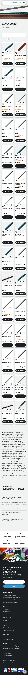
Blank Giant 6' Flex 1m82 (19, 286)
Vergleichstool (6, 611)
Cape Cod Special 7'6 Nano (20, 183)
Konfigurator (6, 609)
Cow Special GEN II (20, 55)
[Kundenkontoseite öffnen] (21, 2)
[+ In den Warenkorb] (7, 51)
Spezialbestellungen (8, 639)
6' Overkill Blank (7, 413)
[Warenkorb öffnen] (24, 2)
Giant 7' (4, 55)
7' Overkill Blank (7, 285)
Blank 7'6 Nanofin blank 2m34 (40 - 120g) (19, 236)
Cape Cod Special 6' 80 (20, 209)
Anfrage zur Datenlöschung (9, 660)
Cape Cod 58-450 (6, 106)
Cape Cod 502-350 (20, 362)
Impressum (5, 651)
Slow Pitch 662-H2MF (19, 132)
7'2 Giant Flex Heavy (6, 235)
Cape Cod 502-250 (7, 183)
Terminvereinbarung (8, 614)
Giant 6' (4, 81)
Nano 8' (4, 311)
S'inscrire (14, 586)
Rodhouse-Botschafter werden (10, 602)
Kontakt (5, 620)
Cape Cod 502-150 (7, 209)
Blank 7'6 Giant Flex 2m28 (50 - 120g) (6, 261)
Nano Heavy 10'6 (7, 157)
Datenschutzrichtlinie (8, 658)
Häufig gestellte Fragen (8, 630)
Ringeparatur (6, 637)
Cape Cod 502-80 (6, 362)
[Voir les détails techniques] (10, 51)
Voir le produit (7, 63)
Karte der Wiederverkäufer (9, 595)
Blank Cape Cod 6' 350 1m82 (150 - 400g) (20, 389)
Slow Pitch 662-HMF (6, 132)
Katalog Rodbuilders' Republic (10, 623)
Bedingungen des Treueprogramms (11, 663)
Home (3, 27)
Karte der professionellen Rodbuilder (12, 597)
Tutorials (5, 625)
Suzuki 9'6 (18, 106)
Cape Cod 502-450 (20, 311)
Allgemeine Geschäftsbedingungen (11, 646)
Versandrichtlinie (7, 653)
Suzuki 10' (18, 81)
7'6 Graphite (18, 336)
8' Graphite (18, 260)
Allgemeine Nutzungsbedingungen (11, 648)
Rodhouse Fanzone (7, 628)
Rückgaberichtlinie (7, 655)
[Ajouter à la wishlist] (4, 51)
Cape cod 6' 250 (19, 413)
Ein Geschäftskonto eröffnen (10, 600)
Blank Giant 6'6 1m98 (19, 158)
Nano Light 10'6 (6, 336)
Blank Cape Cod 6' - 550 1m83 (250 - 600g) (7, 389)
